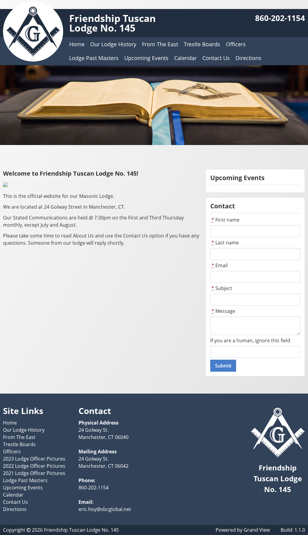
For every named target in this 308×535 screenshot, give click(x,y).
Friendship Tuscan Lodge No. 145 (112, 23)
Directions (248, 58)
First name (225, 219)
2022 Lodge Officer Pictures (34, 466)
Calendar (185, 58)
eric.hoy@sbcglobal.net (105, 509)
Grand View (257, 530)
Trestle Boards (202, 44)
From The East (160, 44)
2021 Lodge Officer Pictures (34, 473)
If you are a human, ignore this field (250, 340)
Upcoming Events (146, 58)
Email (219, 265)
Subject (221, 288)
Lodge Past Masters (94, 58)
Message (223, 311)
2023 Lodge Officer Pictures (34, 458)
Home (77, 44)
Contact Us (216, 58)
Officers (236, 44)
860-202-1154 (280, 18)
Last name (225, 242)
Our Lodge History (113, 44)
